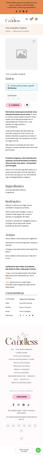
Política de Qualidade (21, 356)
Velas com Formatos (21, 31)
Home (8, 31)
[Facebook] (16, 11)
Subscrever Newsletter (16, 376)
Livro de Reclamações (24, 349)
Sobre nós (31, 376)
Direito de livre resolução (21, 383)
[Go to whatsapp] (38, 450)
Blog (16, 379)
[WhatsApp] (26, 315)
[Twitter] (29, 315)
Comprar (15, 105)
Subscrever (21, 397)
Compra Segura (21, 353)
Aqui (7, 282)
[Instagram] (20, 11)
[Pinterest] (23, 11)
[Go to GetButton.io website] (38, 454)
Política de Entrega (21, 373)
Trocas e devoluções (21, 363)
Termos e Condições (21, 369)
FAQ (12, 349)
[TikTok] (26, 11)
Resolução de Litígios (21, 366)
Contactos (24, 379)
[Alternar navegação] (36, 19)
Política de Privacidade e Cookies (21, 359)
